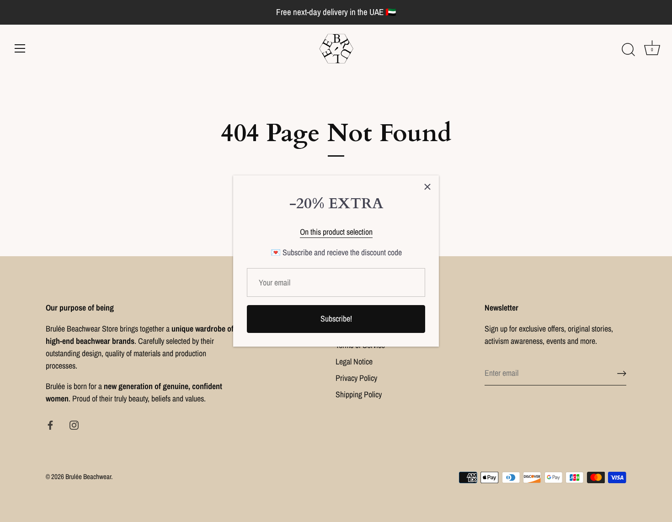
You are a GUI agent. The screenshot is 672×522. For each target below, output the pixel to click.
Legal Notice (354, 361)
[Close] (427, 187)
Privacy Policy (356, 378)
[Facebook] (50, 424)
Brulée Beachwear (88, 476)
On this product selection (336, 231)
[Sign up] (621, 373)
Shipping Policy (359, 394)
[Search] (628, 50)
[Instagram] (74, 424)
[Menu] (20, 48)
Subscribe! (336, 318)
